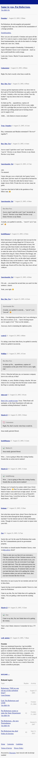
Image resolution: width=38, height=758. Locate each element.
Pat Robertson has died (9, 731)
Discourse (12, 753)
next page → (5, 674)
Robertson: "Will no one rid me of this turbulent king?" (10, 690)
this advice (7, 550)
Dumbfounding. (6, 33)
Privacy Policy (18, 748)
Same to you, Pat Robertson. (15, 7)
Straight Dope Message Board (10, 2)
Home (3, 744)
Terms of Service (6, 748)
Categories (10, 744)
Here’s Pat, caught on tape (9, 401)
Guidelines (19, 744)
